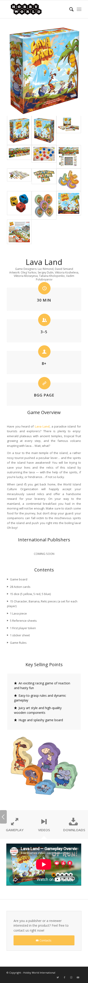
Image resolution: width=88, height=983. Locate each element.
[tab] (14, 826)
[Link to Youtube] (78, 977)
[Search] (69, 9)
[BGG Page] (44, 383)
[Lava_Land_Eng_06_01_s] (19, 156)
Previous (3, 817)
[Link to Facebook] (64, 977)
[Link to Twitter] (57, 977)
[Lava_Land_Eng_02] (44, 179)
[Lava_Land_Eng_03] (44, 156)
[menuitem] (69, 9)
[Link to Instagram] (71, 977)
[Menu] (79, 9)
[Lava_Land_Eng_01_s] (68, 130)
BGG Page (44, 395)
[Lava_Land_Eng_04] (19, 179)
